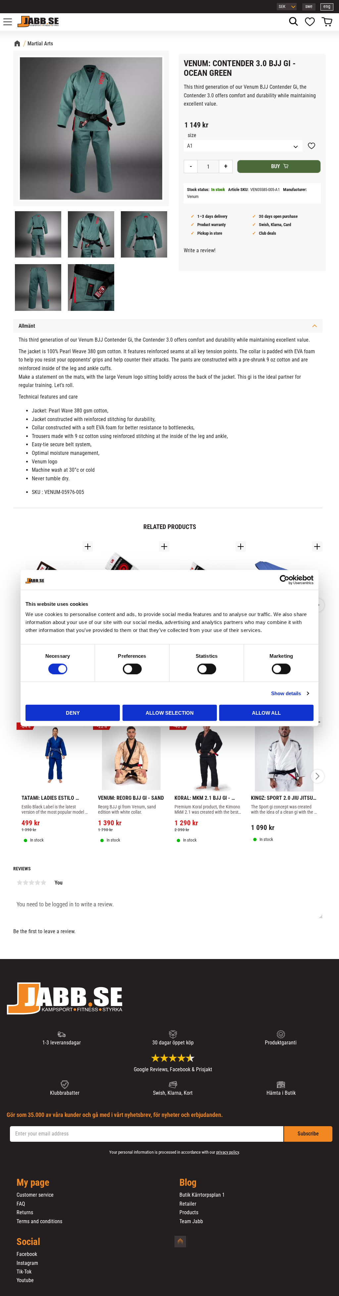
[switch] (132, 668)
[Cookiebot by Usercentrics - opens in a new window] (285, 580)
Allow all (266, 713)
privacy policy (227, 1152)
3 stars (31, 883)
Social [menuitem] (28, 1242)
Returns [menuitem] (25, 1213)
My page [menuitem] (33, 1182)
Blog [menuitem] (188, 1182)
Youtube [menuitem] (25, 1280)
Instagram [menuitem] (27, 1263)
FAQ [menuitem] (21, 1204)
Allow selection (170, 713)
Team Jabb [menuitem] (191, 1221)
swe (309, 6)
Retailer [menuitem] (187, 1204)
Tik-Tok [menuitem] (24, 1272)
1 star (20, 883)
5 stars (43, 883)
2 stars (25, 883)
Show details (286, 693)
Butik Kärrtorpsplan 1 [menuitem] (202, 1195)
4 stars (37, 883)
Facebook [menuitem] (27, 1254)
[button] (11, 22)
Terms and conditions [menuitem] (39, 1221)
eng (326, 6)
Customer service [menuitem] (35, 1195)
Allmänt (27, 326)
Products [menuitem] (188, 1213)
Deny (73, 713)
